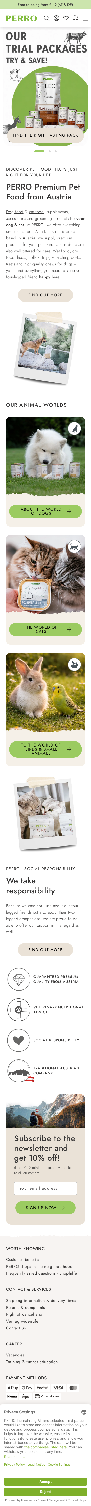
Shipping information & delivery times (41, 1300)
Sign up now (41, 1208)
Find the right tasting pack (45, 135)
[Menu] (84, 18)
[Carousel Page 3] (56, 151)
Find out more (45, 295)
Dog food (15, 212)
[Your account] (56, 18)
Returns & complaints (25, 1307)
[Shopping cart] (75, 18)
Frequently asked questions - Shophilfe (41, 1273)
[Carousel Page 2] (50, 151)
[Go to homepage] (21, 18)
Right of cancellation (25, 1314)
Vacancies (15, 1355)
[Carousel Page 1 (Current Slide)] (39, 151)
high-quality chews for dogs (48, 264)
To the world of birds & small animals (41, 749)
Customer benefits (22, 1260)
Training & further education (32, 1362)
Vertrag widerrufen (23, 1321)
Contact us (16, 1328)
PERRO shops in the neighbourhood (39, 1266)
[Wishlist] (66, 18)
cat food (36, 212)
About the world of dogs (41, 511)
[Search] (47, 18)
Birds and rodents (61, 244)
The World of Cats (41, 629)
